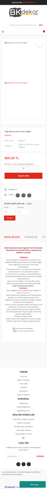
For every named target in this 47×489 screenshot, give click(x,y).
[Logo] (23, 12)
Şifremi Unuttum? (23, 380)
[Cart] (44, 31)
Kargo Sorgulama (23, 395)
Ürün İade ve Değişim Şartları (23, 419)
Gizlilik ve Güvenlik (23, 423)
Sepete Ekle (23, 176)
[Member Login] (3, 31)
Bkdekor (8, 135)
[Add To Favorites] (39, 44)
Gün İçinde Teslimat (23, 430)
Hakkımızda (23, 403)
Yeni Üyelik (24, 384)
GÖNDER (40, 456)
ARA (41, 25)
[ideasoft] (10, 487)
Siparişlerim (23, 391)
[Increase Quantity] (40, 168)
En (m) (6, 207)
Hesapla (10, 218)
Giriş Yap (23, 376)
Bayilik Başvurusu (23, 411)
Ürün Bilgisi (12, 237)
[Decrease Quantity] (7, 168)
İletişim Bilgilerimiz (23, 407)
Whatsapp (34, 484)
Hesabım (23, 387)
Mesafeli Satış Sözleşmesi (23, 426)
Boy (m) (20, 207)
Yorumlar (30, 237)
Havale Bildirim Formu (23, 434)
